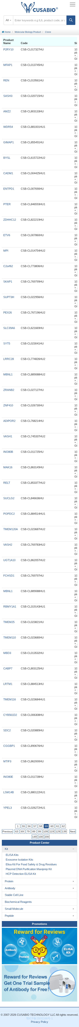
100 (40, 836)
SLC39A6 (9, 328)
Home (7, 32)
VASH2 (7, 544)
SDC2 (7, 730)
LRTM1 (7, 683)
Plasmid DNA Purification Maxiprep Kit (29, 869)
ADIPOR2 (9, 420)
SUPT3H (8, 297)
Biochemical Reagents (18, 901)
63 (16, 831)
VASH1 (7, 436)
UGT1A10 (9, 560)
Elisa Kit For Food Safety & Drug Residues (31, 864)
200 (47, 836)
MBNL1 (7, 374)
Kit (6, 848)
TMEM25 (9, 622)
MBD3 (7, 653)
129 (58, 831)
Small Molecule (14, 908)
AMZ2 (7, 111)
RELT (6, 482)
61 (57, 826)
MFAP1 (7, 64)
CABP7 (7, 668)
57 (34, 826)
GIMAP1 (8, 142)
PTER (7, 204)
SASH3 (7, 95)
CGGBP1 (9, 745)
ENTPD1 (8, 188)
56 (29, 826)
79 (28, 831)
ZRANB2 (8, 389)
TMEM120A (10, 529)
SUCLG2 (8, 498)
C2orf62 (8, 266)
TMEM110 (9, 637)
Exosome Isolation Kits (19, 859)
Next (72, 831)
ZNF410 (8, 405)
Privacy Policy (39, 1021)
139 (64, 831)
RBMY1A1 (9, 606)
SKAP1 (7, 281)
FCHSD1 (8, 575)
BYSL (6, 157)
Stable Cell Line (14, 894)
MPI (5, 250)
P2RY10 (8, 49)
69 (22, 831)
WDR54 (8, 126)
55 (23, 826)
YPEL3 (7, 807)
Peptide (9, 915)
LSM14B (8, 792)
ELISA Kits (12, 854)
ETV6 (6, 235)
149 (34, 836)
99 (39, 831)
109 (45, 831)
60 (52, 826)
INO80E (8, 776)
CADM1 (8, 173)
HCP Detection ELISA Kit (21, 873)
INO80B (8, 451)
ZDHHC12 (9, 219)
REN (6, 80)
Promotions (39, 923)
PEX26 (7, 312)
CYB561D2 (10, 714)
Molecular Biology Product (28, 32)
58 (40, 826)
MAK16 (7, 467)
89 (33, 831)
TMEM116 (9, 699)
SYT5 (6, 343)
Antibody (10, 888)
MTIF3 (7, 761)
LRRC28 (8, 358)
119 (52, 831)
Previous (7, 831)
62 (63, 826)
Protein (9, 881)
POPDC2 (9, 513)
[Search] (71, 20)
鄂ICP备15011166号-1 (39, 1018)
